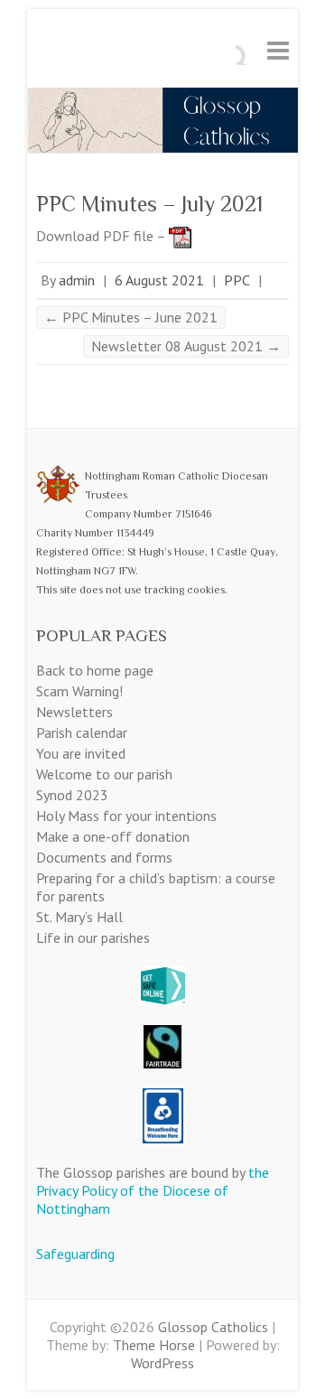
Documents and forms (104, 857)
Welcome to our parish (104, 774)
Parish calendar (81, 732)
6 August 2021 (159, 280)
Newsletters (74, 712)
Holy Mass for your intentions (126, 816)
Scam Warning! (79, 691)
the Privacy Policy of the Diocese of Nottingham (152, 1190)
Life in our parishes (93, 937)
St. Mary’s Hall (79, 917)
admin (77, 280)
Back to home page (94, 670)
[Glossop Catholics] (162, 97)
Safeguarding (75, 1254)
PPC (237, 280)
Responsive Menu (278, 50)
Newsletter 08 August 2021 (186, 346)
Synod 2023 (72, 795)
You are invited (80, 753)
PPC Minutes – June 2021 (131, 317)
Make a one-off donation (113, 836)
